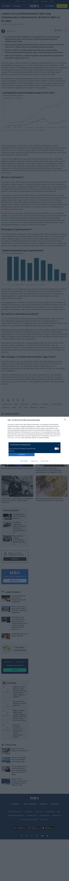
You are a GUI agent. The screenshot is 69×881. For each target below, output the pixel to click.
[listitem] (34, 445)
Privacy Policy (45, 461)
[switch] (56, 448)
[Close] (65, 420)
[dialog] (34, 440)
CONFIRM (21, 454)
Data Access (34, 461)
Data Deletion (24, 461)
